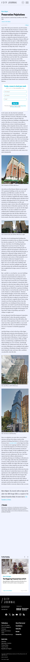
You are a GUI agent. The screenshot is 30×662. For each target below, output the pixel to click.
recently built (12, 443)
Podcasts (3, 629)
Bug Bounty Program (6, 648)
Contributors (19, 626)
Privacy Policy (23, 105)
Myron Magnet (4, 11)
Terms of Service (15, 106)
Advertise (3, 641)
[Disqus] (15, 534)
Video (2, 632)
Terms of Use (4, 647)
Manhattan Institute (6, 643)
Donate (4, 505)
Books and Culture (6, 631)
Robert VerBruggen (7, 576)
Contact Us (18, 634)
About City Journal (20, 623)
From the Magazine (6, 627)
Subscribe (18, 629)
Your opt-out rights (5, 659)
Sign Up (15, 103)
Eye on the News (8, 590)
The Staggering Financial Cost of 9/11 (14, 579)
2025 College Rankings (7, 634)
